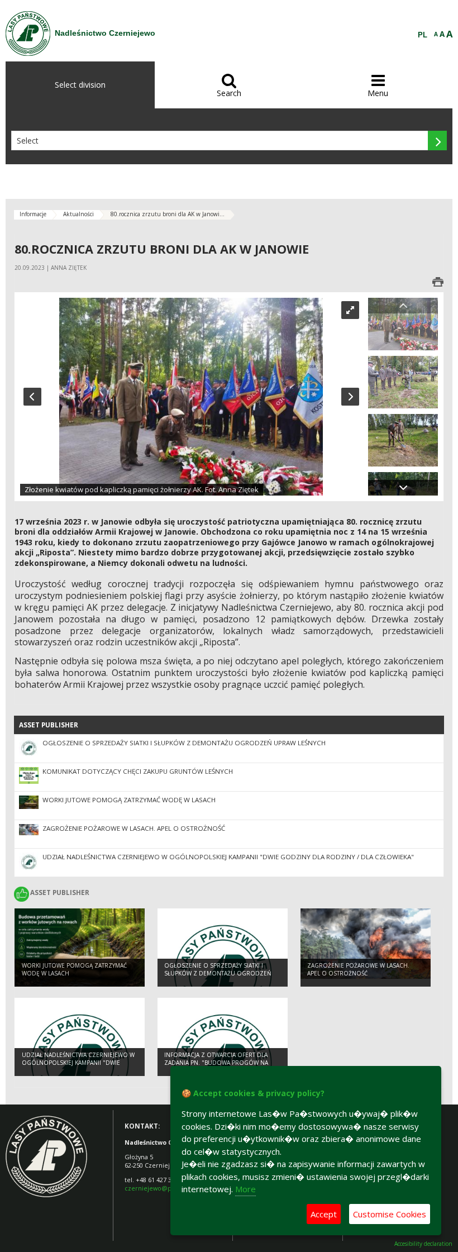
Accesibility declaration (423, 1244)
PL (422, 35)
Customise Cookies (389, 1214)
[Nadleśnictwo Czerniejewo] (28, 33)
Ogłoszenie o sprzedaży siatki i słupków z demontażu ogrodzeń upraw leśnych (184, 743)
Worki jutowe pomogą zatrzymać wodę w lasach (129, 800)
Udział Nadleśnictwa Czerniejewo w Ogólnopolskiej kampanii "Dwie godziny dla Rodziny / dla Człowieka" (228, 857)
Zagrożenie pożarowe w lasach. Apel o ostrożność (133, 828)
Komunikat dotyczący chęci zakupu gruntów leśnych (137, 771)
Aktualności (78, 214)
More (245, 1188)
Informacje (33, 214)
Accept (324, 1214)
